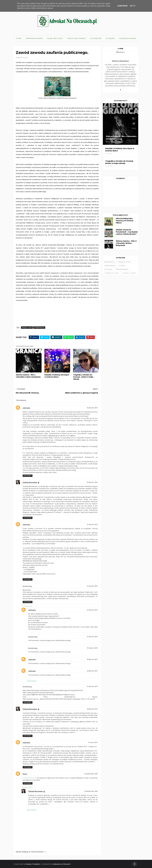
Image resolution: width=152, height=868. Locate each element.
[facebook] (134, 864)
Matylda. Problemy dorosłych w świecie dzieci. (56, 376)
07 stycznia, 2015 (92, 524)
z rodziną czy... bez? (111, 273)
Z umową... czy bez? (129, 273)
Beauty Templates (33, 864)
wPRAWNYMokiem (34, 38)
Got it (132, 6)
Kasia (25, 774)
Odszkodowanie (127, 38)
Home (18, 38)
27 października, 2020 (90, 774)
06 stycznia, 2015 (92, 408)
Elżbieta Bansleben (30, 482)
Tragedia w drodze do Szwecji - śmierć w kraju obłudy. (83, 377)
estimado (26, 408)
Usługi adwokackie (29, 778)
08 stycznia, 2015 (92, 659)
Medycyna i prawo (76, 38)
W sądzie (110, 38)
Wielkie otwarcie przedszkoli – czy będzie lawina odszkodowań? (127, 232)
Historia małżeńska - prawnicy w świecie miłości (125, 220)
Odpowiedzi (28, 606)
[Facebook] (120, 90)
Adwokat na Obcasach (61, 864)
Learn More (122, 6)
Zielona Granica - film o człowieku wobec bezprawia (28, 376)
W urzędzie (96, 38)
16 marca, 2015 (92, 742)
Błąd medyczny (55, 38)
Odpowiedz (27, 475)
